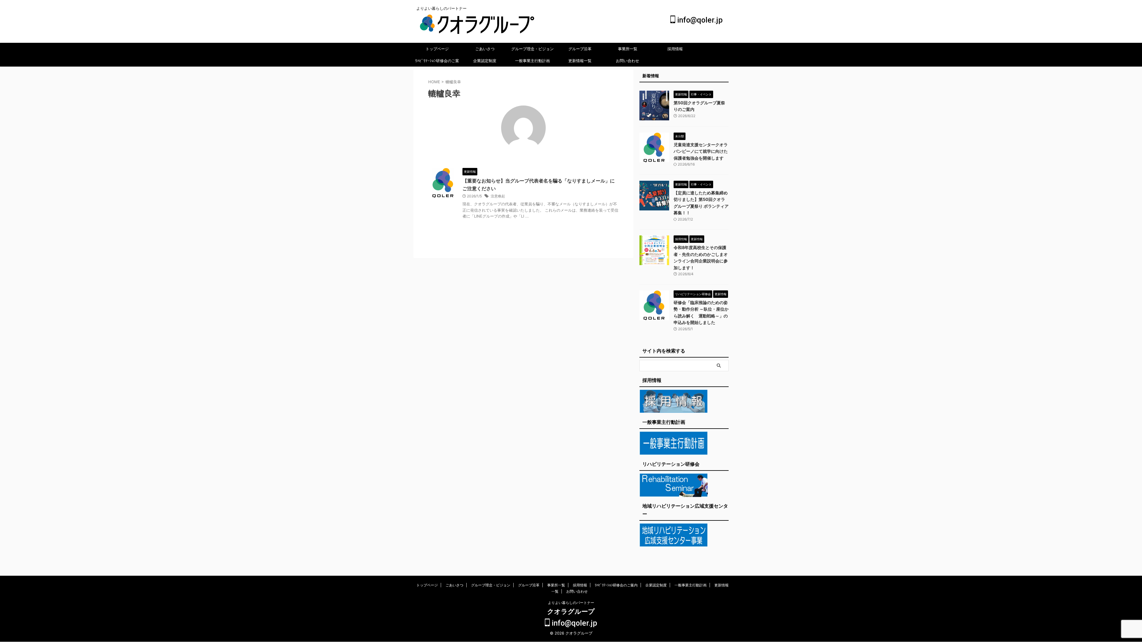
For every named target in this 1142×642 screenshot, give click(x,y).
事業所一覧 (627, 48)
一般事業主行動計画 (532, 60)
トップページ (437, 48)
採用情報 (675, 48)
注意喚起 (498, 196)
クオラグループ (571, 611)
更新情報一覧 (580, 60)
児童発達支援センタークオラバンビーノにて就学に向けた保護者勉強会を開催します (701, 151)
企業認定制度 (484, 60)
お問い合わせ (627, 60)
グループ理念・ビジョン (532, 48)
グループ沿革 (580, 48)
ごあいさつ (485, 48)
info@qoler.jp (699, 20)
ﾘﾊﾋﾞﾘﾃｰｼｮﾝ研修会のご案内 (437, 62)
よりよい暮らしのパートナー (571, 602)
